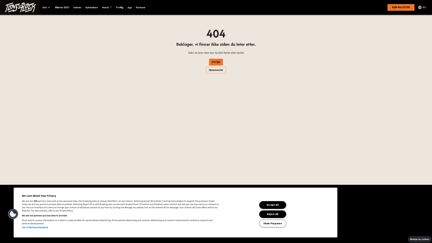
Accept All (273, 205)
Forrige (216, 62)
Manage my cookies (419, 239)
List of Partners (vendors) (35, 227)
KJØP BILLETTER (401, 7)
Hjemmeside (216, 70)
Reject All (272, 214)
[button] (20, 7)
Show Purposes (272, 223)
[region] (176, 212)
